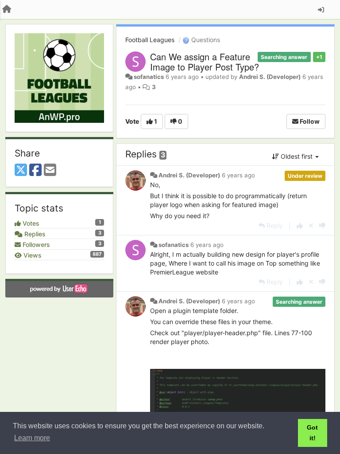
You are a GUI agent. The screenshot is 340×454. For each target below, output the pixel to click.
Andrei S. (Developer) (270, 76)
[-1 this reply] (322, 225)
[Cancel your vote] (311, 225)
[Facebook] (35, 170)
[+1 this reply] (300, 225)
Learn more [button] (32, 438)
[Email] (50, 170)
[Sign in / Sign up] (321, 9)
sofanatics (149, 76)
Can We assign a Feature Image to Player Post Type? (204, 61)
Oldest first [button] (296, 156)
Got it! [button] (312, 433)
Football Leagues (149, 39)
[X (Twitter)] (21, 170)
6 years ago (238, 175)
